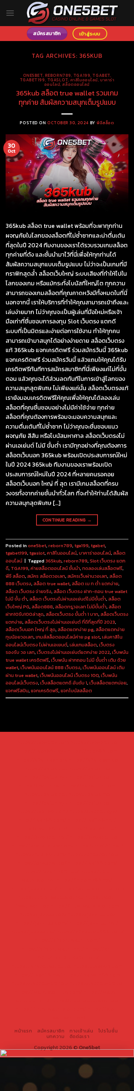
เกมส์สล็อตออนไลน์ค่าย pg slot (68, 636)
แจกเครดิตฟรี (44, 690)
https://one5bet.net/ (93, 854)
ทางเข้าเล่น (81, 1031)
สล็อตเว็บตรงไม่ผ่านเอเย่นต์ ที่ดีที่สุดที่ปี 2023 (70, 622)
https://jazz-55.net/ (93, 923)
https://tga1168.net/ (91, 820)
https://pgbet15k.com (89, 785)
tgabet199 (32, 80)
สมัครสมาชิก (51, 1031)
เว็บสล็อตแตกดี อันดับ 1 (63, 682)
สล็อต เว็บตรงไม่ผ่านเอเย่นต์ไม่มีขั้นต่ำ (67, 598)
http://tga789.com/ (42, 820)
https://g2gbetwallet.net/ (52, 949)
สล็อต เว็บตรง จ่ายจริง (28, 591)
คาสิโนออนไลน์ (84, 80)
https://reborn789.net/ (50, 871)
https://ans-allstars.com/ (42, 845)
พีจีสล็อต (105, 123)
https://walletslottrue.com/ (48, 992)
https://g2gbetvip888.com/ (90, 931)
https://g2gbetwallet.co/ (42, 966)
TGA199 (19, 568)
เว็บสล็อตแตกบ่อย (108, 682)
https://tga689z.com (43, 742)
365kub (53, 560)
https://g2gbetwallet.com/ (67, 940)
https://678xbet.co (93, 837)
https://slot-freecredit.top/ (84, 1013)
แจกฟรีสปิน (17, 690)
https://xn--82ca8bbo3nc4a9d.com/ (74, 953)
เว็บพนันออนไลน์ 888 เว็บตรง (50, 667)
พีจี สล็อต (15, 576)
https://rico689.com (92, 751)
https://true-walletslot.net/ (85, 1000)
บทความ (56, 1036)
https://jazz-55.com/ (42, 923)
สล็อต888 (42, 606)
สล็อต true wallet (52, 583)
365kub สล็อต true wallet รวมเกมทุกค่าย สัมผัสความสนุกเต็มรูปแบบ (67, 98)
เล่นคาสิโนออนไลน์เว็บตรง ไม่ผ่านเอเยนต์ (64, 640)
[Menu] (10, 13)
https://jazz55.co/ (32, 931)
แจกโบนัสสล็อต (76, 690)
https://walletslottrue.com (91, 888)
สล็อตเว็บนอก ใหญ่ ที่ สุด (30, 629)
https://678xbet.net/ (42, 837)
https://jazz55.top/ (43, 914)
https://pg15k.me (89, 768)
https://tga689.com (98, 966)
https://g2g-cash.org (41, 760)
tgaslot (57, 80)
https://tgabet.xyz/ (93, 811)
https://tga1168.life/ (92, 828)
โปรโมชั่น (108, 1031)
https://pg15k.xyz (46, 777)
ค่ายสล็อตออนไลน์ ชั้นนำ (55, 568)
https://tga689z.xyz (41, 751)
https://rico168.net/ (99, 845)
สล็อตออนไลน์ (76, 84)
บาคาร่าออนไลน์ (95, 553)
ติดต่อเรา (79, 1036)
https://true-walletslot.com (85, 906)
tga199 (81, 75)
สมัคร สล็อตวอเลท (46, 576)
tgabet (101, 75)
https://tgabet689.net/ (40, 983)
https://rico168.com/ (40, 854)
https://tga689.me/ (38, 975)
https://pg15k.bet (45, 768)
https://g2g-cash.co (93, 760)
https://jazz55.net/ (33, 888)
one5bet (33, 75)
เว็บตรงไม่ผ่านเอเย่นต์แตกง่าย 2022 (73, 652)
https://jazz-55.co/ (91, 914)
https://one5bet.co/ (42, 863)
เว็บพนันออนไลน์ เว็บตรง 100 (69, 675)
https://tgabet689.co (96, 983)
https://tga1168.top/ (42, 828)
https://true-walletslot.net (51, 897)
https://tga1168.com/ (42, 811)
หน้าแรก (23, 1031)
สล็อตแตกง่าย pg (75, 629)
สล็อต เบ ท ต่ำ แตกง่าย (95, 583)
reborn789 (58, 75)
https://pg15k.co (89, 777)
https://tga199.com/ (92, 863)
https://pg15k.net (40, 785)
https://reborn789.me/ (84, 880)
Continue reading (67, 520)
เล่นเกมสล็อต (83, 644)
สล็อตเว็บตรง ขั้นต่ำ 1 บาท (72, 614)
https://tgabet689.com (91, 975)
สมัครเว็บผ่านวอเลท (87, 576)
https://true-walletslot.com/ (51, 1009)
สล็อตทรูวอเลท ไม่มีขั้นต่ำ (80, 606)
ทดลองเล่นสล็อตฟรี (102, 568)
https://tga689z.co (93, 742)
